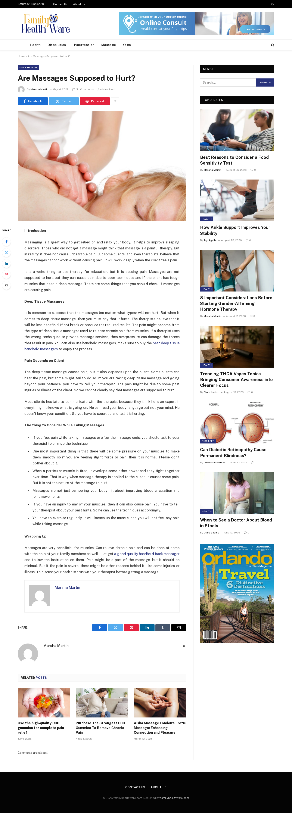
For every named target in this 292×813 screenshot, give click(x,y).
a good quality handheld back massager (147, 554)
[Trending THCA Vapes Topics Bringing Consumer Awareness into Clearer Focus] (237, 346)
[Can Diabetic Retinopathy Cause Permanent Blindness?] (237, 422)
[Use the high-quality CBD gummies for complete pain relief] (44, 702)
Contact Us (60, 4)
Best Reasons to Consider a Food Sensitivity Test (234, 160)
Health (35, 45)
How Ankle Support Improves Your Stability (235, 230)
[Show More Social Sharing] (115, 101)
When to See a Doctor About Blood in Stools (236, 522)
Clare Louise (211, 392)
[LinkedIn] (6, 263)
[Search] (272, 45)
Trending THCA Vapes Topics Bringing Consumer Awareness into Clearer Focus (236, 379)
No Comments (85, 89)
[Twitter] (6, 252)
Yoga (127, 45)
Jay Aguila (210, 240)
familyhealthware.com (174, 798)
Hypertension (83, 45)
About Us (79, 4)
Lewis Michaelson (215, 462)
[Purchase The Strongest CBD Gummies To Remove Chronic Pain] (102, 702)
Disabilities (57, 45)
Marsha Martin (39, 89)
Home (21, 56)
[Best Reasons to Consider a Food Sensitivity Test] (237, 130)
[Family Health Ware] (45, 23)
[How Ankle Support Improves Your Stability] (237, 200)
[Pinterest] (6, 274)
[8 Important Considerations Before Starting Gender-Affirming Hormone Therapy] (237, 271)
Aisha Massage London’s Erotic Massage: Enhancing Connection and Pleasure (160, 728)
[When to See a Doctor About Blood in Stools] (237, 493)
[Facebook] (6, 241)
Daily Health (28, 67)
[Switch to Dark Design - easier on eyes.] (272, 4)
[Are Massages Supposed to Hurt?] (102, 166)
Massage (108, 45)
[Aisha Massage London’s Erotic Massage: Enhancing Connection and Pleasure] (160, 702)
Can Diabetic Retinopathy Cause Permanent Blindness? (233, 452)
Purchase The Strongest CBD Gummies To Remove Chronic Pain (100, 728)
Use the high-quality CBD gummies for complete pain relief (41, 728)
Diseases (208, 441)
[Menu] (20, 45)
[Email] (6, 285)
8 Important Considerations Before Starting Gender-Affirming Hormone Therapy (236, 303)
